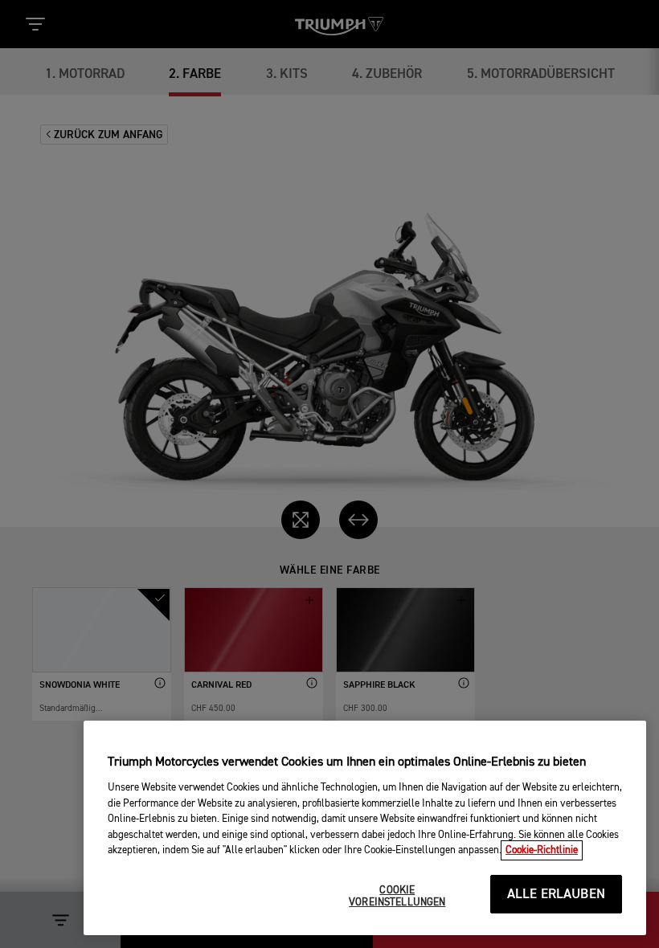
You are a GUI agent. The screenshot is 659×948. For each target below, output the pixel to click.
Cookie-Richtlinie (542, 850)
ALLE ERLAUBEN (556, 894)
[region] (365, 828)
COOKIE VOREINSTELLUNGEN (397, 897)
